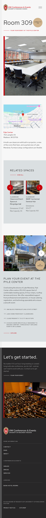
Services (7, 473)
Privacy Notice (9, 508)
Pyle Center (8, 132)
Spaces (6, 469)
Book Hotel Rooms (11, 485)
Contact (7, 447)
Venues (6, 466)
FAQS (5, 450)
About (6, 454)
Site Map (22, 508)
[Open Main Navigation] (40, 7)
